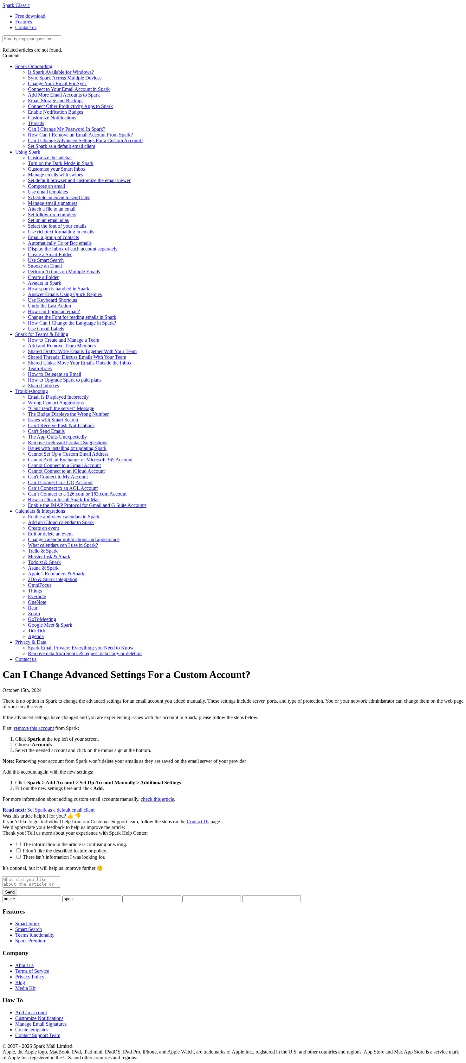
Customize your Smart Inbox (57, 169)
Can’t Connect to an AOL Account (63, 488)
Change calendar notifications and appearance (74, 539)
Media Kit (25, 988)
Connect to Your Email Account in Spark (69, 89)
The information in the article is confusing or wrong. (75, 844)
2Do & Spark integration (52, 579)
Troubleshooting (31, 391)
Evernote (37, 596)
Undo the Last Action (49, 305)
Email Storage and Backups (55, 100)
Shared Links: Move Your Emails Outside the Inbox (80, 362)
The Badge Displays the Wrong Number (68, 414)
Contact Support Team (37, 1035)
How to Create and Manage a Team (63, 340)
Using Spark (27, 152)
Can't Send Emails (46, 431)
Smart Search (28, 929)
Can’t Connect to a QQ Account (60, 482)
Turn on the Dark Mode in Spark (61, 163)
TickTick (37, 630)
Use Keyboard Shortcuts (52, 300)
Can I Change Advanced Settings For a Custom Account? (85, 140)
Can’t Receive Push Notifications (61, 425)
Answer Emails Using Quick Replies (65, 294)
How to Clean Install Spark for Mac (64, 499)
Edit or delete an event (50, 533)
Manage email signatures (52, 203)
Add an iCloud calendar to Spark (61, 522)
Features (23, 21)
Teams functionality (35, 935)
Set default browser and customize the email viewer (79, 180)
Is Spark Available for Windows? (61, 72)
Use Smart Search (46, 260)
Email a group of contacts (53, 237)
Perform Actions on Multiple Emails (64, 271)
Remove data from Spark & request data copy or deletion (85, 653)
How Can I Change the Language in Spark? (72, 323)
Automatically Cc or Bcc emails (60, 243)
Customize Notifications (52, 117)
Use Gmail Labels (46, 328)
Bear (32, 608)
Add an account (31, 1012)
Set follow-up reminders (52, 214)
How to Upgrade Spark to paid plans (64, 380)
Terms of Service (32, 971)
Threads (36, 123)
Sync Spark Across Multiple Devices (64, 77)
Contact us (25, 27)
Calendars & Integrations (40, 511)
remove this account (34, 728)
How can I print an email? (54, 311)
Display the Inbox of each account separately (73, 248)
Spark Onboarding (33, 66)
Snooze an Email (45, 266)
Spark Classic (16, 5)
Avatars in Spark (44, 283)
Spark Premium (30, 940)
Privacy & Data (30, 642)
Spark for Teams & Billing (41, 334)
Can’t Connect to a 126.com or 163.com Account (77, 494)
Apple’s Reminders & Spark (56, 573)
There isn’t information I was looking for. (64, 857)
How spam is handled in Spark (58, 288)
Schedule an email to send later (59, 197)
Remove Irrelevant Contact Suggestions (67, 442)
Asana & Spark (43, 568)
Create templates (31, 1029)
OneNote (37, 602)
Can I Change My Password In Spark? (66, 129)
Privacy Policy (29, 976)
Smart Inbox (27, 923)
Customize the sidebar (50, 157)
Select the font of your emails (57, 226)
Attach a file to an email (51, 209)
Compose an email (46, 186)
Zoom (34, 613)
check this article (157, 799)
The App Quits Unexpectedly (57, 437)
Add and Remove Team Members (62, 345)
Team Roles (40, 368)
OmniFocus (39, 585)
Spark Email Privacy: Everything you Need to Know (81, 647)
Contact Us (198, 821)
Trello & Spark (43, 551)
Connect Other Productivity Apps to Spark (70, 106)
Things (35, 590)
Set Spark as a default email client (61, 146)
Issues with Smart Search (53, 419)
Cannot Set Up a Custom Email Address (68, 454)
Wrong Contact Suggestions (56, 402)
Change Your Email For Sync (57, 83)
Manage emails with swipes (55, 174)
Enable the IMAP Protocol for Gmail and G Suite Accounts (87, 505)
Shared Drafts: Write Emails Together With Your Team (82, 351)
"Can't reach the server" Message (61, 408)
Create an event (43, 528)
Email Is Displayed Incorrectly (58, 397)
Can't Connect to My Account (58, 476)
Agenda (36, 636)
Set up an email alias (48, 220)
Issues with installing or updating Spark (67, 448)
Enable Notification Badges (55, 112)
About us (24, 965)
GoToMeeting (42, 619)
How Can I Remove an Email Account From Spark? (80, 134)
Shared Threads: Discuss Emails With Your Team (77, 357)
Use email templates (48, 191)
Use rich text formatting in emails (61, 231)
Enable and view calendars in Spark (64, 516)
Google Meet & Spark (50, 625)
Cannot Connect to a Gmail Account (64, 465)
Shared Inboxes (43, 385)
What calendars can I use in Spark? (63, 545)
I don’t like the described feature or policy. (65, 850)
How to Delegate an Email (54, 374)
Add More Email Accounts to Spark (64, 95)
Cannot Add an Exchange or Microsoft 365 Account (80, 459)
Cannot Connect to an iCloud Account (66, 471)
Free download (30, 16)
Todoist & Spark (44, 562)
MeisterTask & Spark (49, 556)
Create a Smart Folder (50, 254)
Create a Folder (43, 277)
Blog (20, 982)
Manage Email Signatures (41, 1024)
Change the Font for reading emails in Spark (72, 317)
